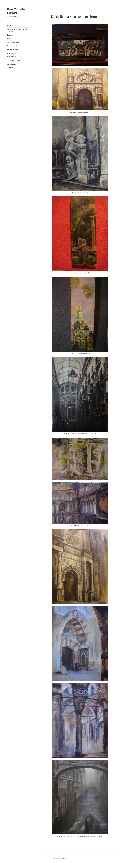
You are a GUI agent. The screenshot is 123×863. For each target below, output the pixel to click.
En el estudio (11, 53)
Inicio (9, 26)
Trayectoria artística (14, 60)
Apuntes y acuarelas (14, 42)
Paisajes (10, 35)
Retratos (10, 39)
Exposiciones (11, 57)
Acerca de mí (11, 64)
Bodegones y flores (13, 46)
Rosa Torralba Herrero (16, 10)
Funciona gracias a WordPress (61, 858)
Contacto (10, 68)
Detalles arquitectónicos (15, 49)
